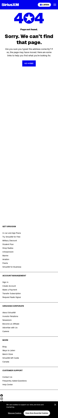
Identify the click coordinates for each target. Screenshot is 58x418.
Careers (5, 331)
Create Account (9, 286)
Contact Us (7, 377)
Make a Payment (9, 290)
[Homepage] (10, 4)
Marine (5, 255)
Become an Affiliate (10, 324)
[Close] (55, 404)
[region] (29, 409)
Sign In (5, 282)
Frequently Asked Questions (14, 381)
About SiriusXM (9, 312)
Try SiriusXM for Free (11, 237)
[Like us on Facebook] (2, 395)
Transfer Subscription (11, 293)
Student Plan (8, 244)
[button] (54, 4)
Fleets (5, 263)
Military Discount (9, 240)
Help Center (7, 384)
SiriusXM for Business (11, 267)
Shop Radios (7, 248)
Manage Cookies (14, 413)
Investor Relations (10, 316)
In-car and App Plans (11, 233)
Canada (5, 362)
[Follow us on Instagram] (2, 398)
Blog (4, 346)
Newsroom (7, 320)
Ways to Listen (8, 350)
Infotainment (7, 252)
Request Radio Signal (11, 297)
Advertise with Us (9, 327)
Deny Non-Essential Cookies (36, 413)
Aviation (5, 259)
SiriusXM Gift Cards (10, 358)
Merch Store (7, 354)
